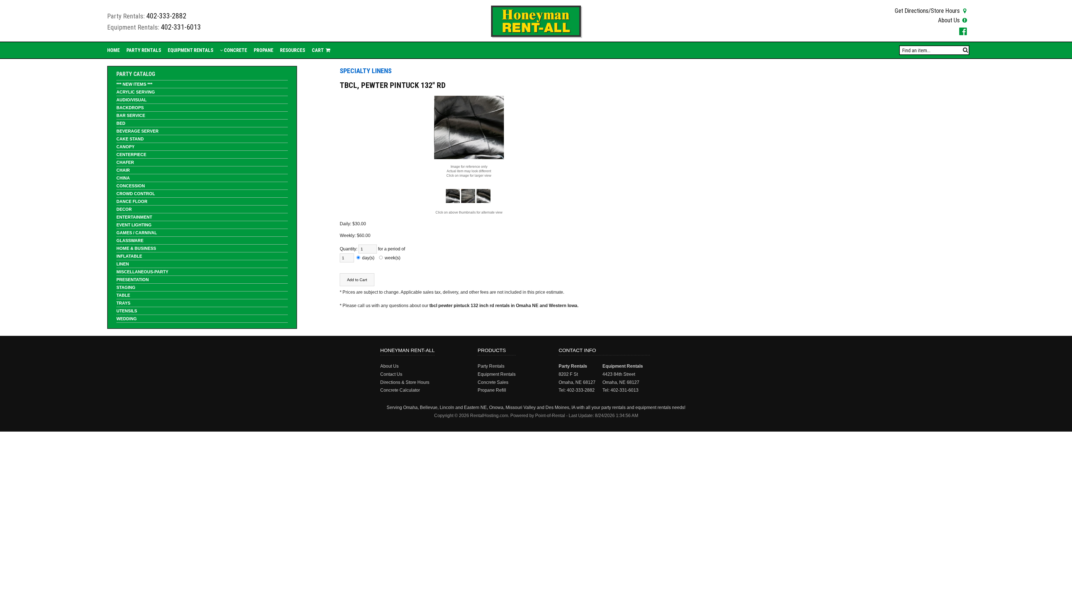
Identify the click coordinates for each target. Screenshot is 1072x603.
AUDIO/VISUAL (131, 99)
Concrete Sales (493, 382)
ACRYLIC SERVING (135, 92)
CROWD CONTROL (135, 193)
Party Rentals (143, 50)
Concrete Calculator (400, 390)
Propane (263, 50)
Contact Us (391, 374)
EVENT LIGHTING (134, 224)
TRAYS (123, 303)
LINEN (122, 264)
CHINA (123, 178)
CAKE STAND (130, 139)
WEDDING (126, 318)
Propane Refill (492, 390)
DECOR (124, 209)
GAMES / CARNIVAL (136, 232)
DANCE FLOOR (131, 201)
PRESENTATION (132, 279)
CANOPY (125, 146)
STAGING (125, 287)
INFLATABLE (129, 256)
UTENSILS (126, 310)
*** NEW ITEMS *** (134, 84)
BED (120, 123)
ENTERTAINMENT (134, 217)
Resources (292, 50)
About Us (949, 20)
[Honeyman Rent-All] (536, 35)
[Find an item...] (965, 50)
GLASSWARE (129, 240)
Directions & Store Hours (404, 382)
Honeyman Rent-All (407, 350)
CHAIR (123, 170)
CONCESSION (130, 185)
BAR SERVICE (130, 115)
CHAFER (125, 162)
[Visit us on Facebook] (962, 31)
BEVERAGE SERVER (137, 131)
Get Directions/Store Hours (927, 10)
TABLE (123, 295)
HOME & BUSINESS (136, 248)
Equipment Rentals (190, 50)
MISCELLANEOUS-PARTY (142, 271)
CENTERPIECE (131, 154)
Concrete (235, 50)
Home (113, 50)
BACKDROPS (130, 107)
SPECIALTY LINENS (366, 71)
